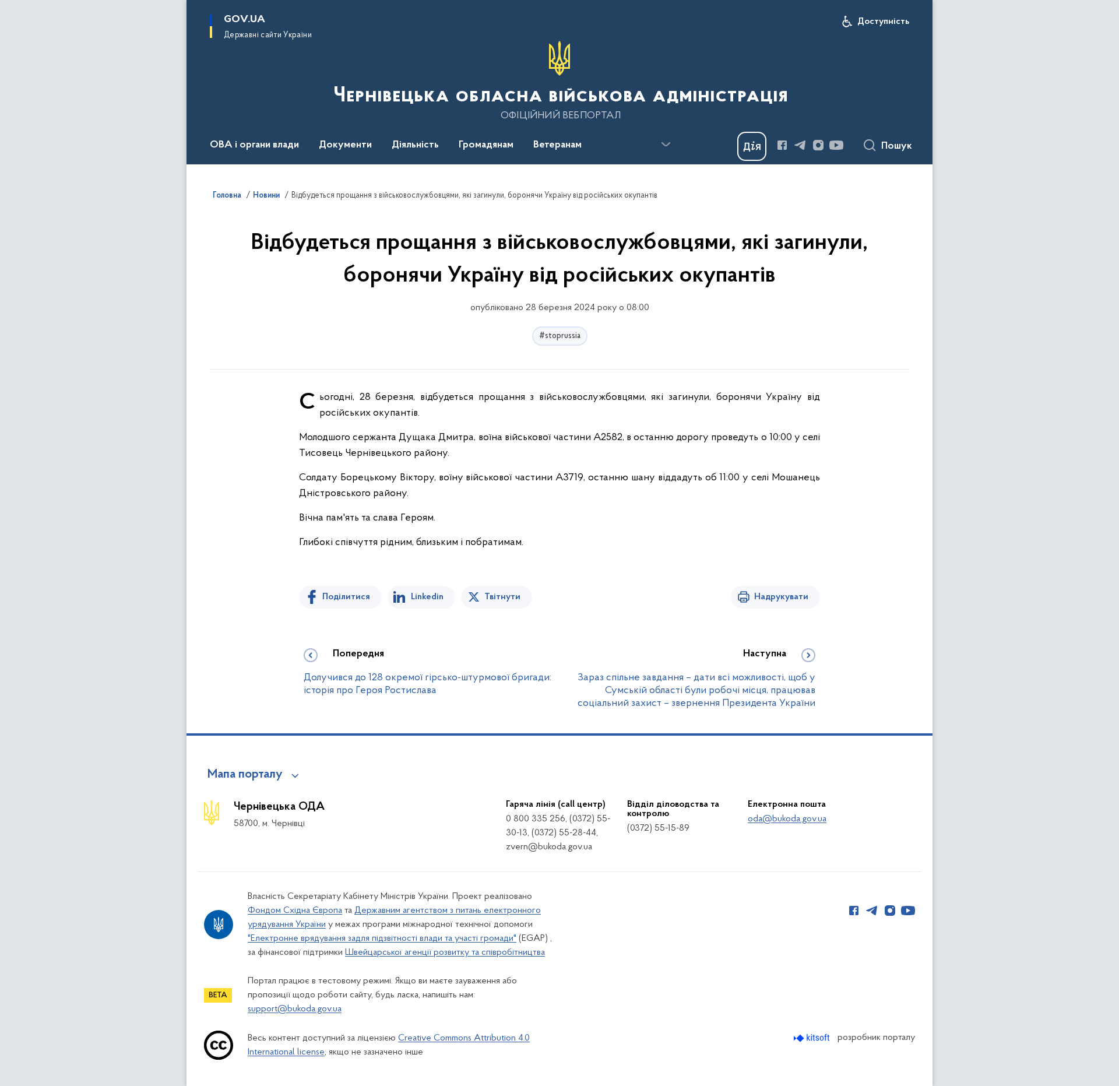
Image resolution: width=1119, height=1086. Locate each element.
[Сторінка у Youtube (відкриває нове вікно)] (836, 145)
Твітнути (502, 597)
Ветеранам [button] (557, 145)
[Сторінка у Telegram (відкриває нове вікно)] (800, 145)
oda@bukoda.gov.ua (787, 819)
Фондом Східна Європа (295, 910)
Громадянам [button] (486, 145)
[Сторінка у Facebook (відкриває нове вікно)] (782, 145)
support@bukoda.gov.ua (295, 1009)
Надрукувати (781, 597)
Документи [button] (345, 145)
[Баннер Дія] (751, 146)
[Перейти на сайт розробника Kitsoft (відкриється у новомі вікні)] (813, 1038)
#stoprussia (559, 336)
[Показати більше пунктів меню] (665, 144)
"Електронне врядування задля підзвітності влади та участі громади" (382, 938)
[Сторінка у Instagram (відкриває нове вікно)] (818, 145)
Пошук (896, 146)
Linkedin (427, 597)
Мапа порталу (245, 774)
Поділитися (346, 597)
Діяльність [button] (415, 145)
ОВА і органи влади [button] (254, 145)
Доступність (883, 21)
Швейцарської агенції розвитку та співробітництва (445, 952)
